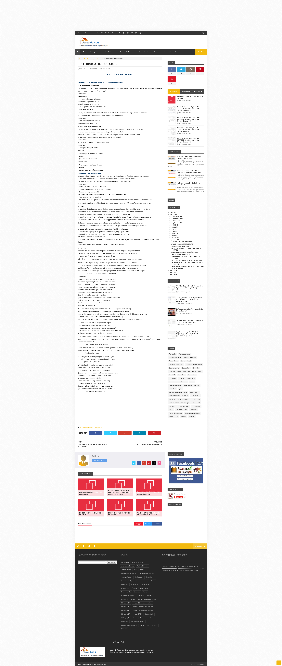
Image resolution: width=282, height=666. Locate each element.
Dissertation (192, 375)
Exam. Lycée (191, 378)
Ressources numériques (192, 413)
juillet (174, 227)
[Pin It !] (154, 433)
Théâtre (183, 417)
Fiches (192, 382)
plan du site (200, 664)
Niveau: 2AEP (195, 396)
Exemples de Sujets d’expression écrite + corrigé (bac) (189, 157)
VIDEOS (191, 417)
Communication (174, 368)
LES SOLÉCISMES (143, 494)
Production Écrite (181, 410)
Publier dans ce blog (175, 413)
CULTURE (172, 375)
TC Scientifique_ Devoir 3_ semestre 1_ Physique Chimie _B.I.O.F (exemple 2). (189, 288)
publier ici (104, 33)
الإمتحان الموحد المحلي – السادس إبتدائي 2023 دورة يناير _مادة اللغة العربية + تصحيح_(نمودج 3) (189, 299)
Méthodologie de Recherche (178, 392)
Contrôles (196, 368)
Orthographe (196, 406)
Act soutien (172, 354)
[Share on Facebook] (95, 433)
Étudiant (182, 378)
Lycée (180, 389)
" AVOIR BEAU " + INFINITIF (180, 254)
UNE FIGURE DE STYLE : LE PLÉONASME (184, 252)
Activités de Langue (90, 59)
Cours (200, 371)
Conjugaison (186, 368)
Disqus (147, 524)
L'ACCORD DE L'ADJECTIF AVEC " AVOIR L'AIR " (187, 260)
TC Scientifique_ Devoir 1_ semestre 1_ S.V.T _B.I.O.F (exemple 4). (189, 321)
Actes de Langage (184, 354)
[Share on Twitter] (110, 433)
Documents (172, 378)
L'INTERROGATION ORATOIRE (98, 64)
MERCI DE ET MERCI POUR (180, 246)
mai (173, 231)
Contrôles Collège (175, 371)
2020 (172, 272)
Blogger (138, 524)
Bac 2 (189, 361)
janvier (174, 240)
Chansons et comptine (176, 364)
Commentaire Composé (194, 364)
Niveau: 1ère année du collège (178, 396)
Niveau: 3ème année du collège (179, 403)
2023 (172, 212)
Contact (110, 33)
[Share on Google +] (125, 433)
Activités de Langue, (95, 69)
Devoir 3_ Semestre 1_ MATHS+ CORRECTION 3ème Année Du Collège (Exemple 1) (188, 119)
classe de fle (81, 664)
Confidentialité (95, 33)
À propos (86, 33)
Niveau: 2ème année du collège (179, 399)
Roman (171, 417)
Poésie (171, 410)
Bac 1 (183, 361)
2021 (172, 270)
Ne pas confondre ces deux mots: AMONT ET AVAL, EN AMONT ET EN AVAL (118, 492)
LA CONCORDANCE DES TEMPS (182, 244)
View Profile (100, 460)
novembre (175, 219)
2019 (172, 275)
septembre (176, 223)
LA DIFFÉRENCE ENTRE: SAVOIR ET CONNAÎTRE (187, 266)
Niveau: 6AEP (184, 406)
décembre (175, 216)
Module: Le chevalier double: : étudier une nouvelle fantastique (189, 172)
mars (173, 235)
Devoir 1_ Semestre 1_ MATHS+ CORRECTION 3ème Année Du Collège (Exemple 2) (188, 108)
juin (173, 229)
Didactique (181, 375)
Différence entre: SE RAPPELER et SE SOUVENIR (181, 563)
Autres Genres (173, 361)
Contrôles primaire (189, 371)
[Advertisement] (66, 15)
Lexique (196, 385)
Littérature (172, 389)
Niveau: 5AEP (173, 406)
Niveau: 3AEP (196, 399)
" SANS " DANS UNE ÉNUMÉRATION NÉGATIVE (147, 514)
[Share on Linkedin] (139, 433)
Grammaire (100, 59)
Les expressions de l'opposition (86, 493)
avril (173, 233)
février (174, 238)
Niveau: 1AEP (194, 392)
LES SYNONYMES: (177, 268)
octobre (175, 221)
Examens (184, 382)
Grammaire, (106, 69)
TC (177, 417)
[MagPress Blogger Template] (94, 42)
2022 (172, 214)
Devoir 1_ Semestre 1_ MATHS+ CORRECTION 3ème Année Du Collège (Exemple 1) (188, 140)
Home (80, 33)
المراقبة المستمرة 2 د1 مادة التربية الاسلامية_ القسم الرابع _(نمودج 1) (187, 332)
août (173, 225)
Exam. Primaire (174, 382)
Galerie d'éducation (170, 52)
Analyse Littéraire (190, 357)
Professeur (193, 410)
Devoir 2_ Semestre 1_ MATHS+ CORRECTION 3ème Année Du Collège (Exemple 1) (188, 129)
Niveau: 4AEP (196, 403)
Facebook (157, 524)
